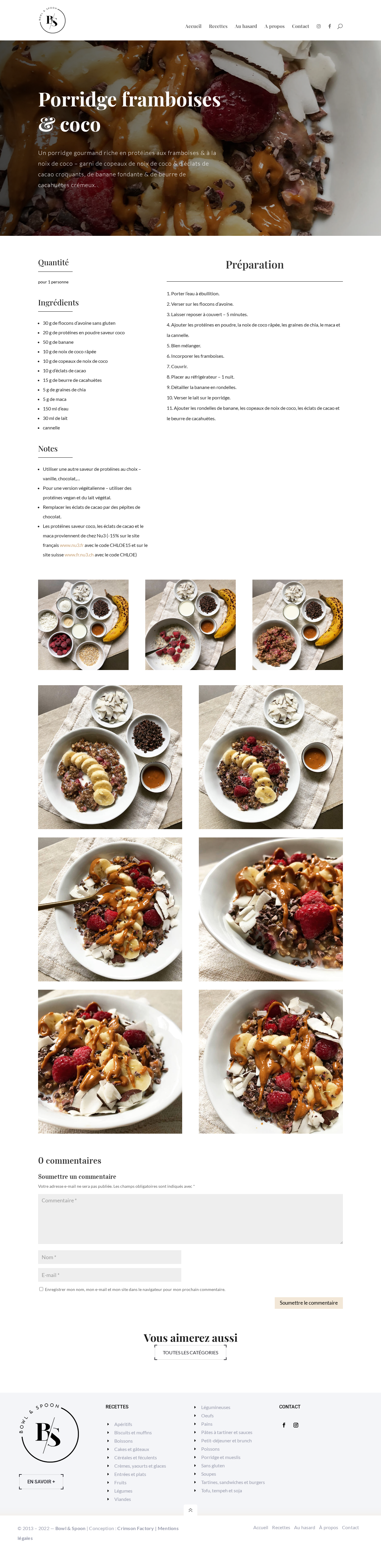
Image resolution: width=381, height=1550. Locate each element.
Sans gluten (213, 1465)
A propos (275, 26)
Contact (300, 26)
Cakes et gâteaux (131, 1449)
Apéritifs (123, 1424)
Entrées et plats (130, 1474)
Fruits (120, 1482)
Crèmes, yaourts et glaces (140, 1466)
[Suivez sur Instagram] (296, 1425)
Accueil (193, 26)
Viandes (122, 1499)
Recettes (218, 26)
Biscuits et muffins (133, 1432)
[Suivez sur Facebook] (284, 1425)
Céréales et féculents (135, 1457)
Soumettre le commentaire (309, 1303)
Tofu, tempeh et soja (221, 1490)
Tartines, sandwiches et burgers (233, 1482)
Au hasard (246, 26)
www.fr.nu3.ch (79, 554)
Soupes (208, 1474)
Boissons (123, 1441)
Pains (207, 1424)
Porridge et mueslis (221, 1457)
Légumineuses (215, 1407)
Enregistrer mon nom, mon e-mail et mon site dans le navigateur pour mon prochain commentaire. (135, 1289)
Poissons (210, 1449)
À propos (328, 1527)
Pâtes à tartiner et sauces (226, 1432)
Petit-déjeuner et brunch (226, 1440)
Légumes (123, 1490)
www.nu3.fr (72, 545)
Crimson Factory (135, 1528)
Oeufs (207, 1415)
